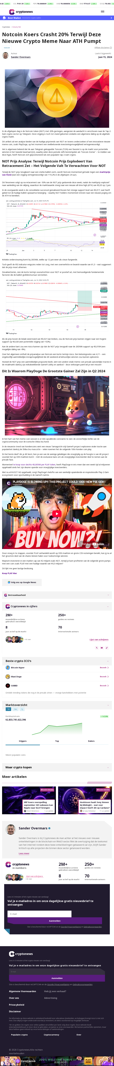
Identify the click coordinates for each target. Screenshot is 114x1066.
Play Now (88, 1061)
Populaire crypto (19, 1034)
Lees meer (24, 853)
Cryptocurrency (51, 1034)
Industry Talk (16, 27)
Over (78, 1034)
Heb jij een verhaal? (55, 991)
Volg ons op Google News (23, 582)
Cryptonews (6, 27)
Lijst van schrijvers (99, 639)
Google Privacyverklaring (71, 927)
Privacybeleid (16, 1004)
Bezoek (103, 668)
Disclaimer (15, 1011)
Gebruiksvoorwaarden (93, 927)
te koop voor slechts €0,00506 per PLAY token (34, 464)
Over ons (14, 997)
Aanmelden (54, 921)
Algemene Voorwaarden (22, 991)
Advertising (50, 997)
